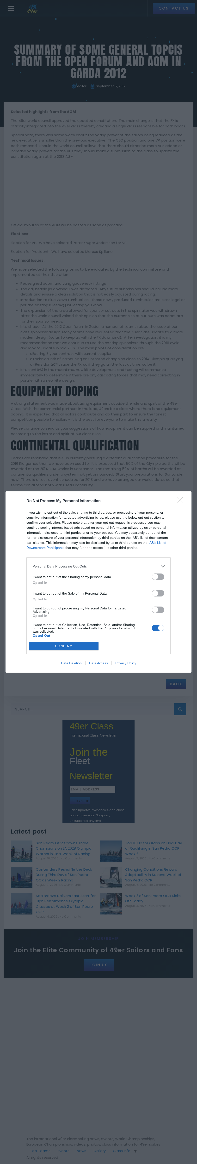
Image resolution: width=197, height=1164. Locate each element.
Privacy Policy (125, 663)
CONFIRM (64, 646)
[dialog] (98, 582)
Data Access (98, 663)
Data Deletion (71, 663)
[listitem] (98, 566)
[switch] (158, 576)
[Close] (181, 501)
